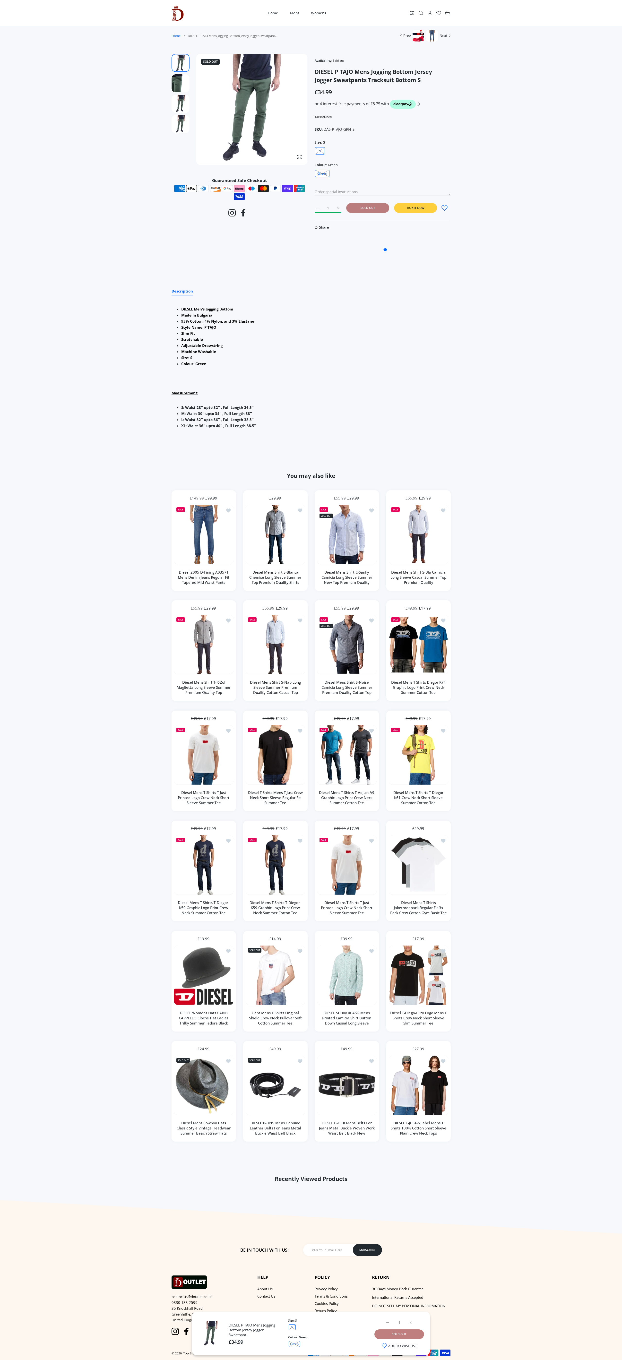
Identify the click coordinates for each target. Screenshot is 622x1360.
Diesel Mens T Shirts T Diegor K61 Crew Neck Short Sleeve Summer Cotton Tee (418, 797)
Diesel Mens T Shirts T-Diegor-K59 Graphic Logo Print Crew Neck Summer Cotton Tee (203, 907)
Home (176, 36)
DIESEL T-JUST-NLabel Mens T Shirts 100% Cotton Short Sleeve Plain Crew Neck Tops (418, 1128)
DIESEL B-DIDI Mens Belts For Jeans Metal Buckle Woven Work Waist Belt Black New (347, 1128)
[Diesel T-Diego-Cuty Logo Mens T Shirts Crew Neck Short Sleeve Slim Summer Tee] (418, 975)
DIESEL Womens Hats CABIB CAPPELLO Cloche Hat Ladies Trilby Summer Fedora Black (203, 1017)
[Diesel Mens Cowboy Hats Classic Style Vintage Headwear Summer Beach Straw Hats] (203, 1085)
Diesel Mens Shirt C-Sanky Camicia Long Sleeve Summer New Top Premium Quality (346, 577)
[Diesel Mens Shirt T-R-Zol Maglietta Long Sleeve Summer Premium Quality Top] (203, 644)
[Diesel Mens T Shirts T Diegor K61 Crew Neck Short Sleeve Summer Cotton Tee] (418, 755)
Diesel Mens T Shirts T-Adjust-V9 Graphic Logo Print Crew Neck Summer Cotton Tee (346, 797)
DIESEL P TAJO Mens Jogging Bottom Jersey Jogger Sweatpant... (252, 1330)
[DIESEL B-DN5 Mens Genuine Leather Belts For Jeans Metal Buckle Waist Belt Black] (275, 1085)
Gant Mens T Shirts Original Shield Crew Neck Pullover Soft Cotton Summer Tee (275, 1017)
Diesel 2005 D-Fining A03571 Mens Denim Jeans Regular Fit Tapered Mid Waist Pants (203, 577)
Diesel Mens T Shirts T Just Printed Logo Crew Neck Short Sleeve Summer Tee (203, 797)
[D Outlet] (178, 13)
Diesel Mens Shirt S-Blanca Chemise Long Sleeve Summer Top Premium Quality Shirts (275, 577)
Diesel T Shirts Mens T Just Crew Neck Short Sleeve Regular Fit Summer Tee (275, 797)
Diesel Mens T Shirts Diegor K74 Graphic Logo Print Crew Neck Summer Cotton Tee (418, 687)
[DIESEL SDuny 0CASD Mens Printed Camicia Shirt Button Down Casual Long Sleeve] (347, 975)
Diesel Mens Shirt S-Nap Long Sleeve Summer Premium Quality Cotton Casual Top (275, 687)
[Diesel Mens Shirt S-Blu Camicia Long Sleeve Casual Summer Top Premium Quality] (418, 534)
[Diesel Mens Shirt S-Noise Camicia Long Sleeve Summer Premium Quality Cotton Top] (347, 644)
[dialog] (420, 13)
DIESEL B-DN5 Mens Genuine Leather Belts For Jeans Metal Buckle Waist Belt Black (275, 1128)
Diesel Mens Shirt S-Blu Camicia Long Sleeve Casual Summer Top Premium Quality (418, 577)
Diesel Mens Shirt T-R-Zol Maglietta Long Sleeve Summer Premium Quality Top (204, 687)
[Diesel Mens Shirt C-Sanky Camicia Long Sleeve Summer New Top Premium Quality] (347, 534)
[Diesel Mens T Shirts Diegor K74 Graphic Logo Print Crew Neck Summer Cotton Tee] (418, 644)
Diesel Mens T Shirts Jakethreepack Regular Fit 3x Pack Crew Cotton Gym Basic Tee (418, 907)
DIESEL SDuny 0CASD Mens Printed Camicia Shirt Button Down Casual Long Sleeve (346, 1017)
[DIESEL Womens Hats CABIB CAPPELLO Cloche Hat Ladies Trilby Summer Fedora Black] (203, 975)
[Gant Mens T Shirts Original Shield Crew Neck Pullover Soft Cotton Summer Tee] (275, 975)
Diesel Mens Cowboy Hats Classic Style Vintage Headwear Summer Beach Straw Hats (204, 1128)
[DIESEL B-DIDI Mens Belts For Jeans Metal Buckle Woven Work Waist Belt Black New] (347, 1085)
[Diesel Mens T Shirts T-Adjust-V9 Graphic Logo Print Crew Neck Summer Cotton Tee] (347, 755)
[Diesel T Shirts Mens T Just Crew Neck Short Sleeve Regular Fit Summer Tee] (275, 755)
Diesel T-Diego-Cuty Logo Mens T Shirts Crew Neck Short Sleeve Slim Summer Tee (418, 1017)
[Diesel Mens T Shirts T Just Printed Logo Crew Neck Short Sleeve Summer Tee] (203, 755)
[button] (292, 109)
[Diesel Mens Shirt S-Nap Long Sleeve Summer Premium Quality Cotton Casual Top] (275, 644)
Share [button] (324, 227)
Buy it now (415, 208)
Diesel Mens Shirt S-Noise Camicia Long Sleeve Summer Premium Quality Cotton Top (346, 687)
